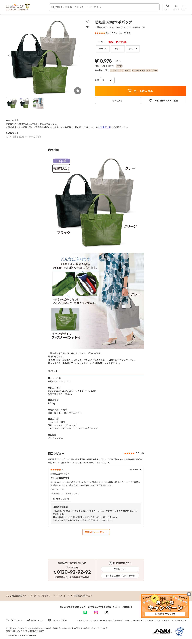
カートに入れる (143, 91)
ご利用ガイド (104, 127)
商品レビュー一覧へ (94, 532)
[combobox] (106, 7)
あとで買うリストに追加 (166, 100)
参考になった (62, 498)
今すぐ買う (117, 100)
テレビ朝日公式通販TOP (16, 595)
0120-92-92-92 (74, 572)
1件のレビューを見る (120, 32)
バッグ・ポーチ (63, 595)
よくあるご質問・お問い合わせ (120, 575)
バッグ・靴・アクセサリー (41, 595)
